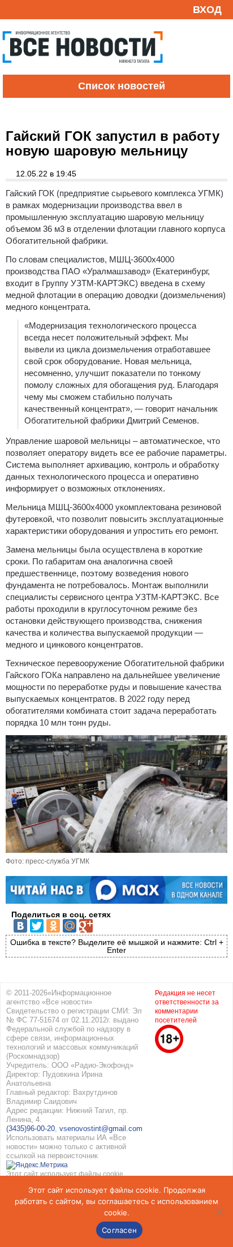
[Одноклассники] (53, 926)
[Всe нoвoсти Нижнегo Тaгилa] (82, 71)
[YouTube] (30, 9)
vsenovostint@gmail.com (101, 1128)
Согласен (119, 1230)
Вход (207, 9)
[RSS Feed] (13, 9)
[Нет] (219, 1211)
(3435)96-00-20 (30, 1128)
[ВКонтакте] (20, 926)
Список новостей (121, 86)
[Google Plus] (86, 926)
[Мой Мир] (69, 926)
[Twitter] (37, 926)
